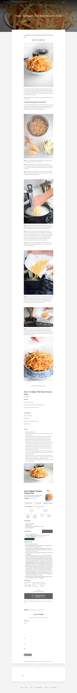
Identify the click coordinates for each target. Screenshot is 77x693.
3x (50, 531)
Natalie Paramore (20, 1)
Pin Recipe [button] (39, 503)
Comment (25, 623)
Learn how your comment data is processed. (44, 661)
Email (25, 643)
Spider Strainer (26, 418)
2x (47, 531)
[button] (24, 498)
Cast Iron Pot (26, 421)
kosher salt (33, 536)
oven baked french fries (34, 88)
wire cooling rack (46, 328)
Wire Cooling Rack (27, 423)
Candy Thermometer (27, 415)
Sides (32, 19)
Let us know (37, 596)
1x (43, 531)
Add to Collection (48, 503)
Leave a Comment (53, 19)
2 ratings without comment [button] (39, 609)
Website (25, 648)
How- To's (25, 19)
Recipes (28, 19)
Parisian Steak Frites (42, 385)
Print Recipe (29, 503)
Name (25, 638)
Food (21, 19)
